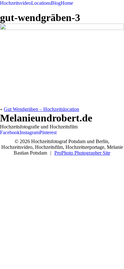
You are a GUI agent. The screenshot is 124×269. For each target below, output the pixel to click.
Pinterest (48, 132)
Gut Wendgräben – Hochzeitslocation (41, 109)
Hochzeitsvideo (15, 3)
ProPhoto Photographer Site (82, 153)
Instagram (29, 132)
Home (67, 3)
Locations (41, 3)
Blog (56, 3)
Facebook (10, 132)
